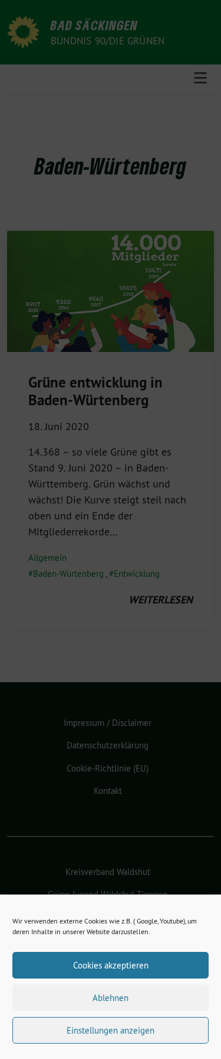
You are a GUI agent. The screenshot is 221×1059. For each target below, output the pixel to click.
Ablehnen (110, 997)
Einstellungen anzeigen (110, 1030)
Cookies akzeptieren (111, 965)
